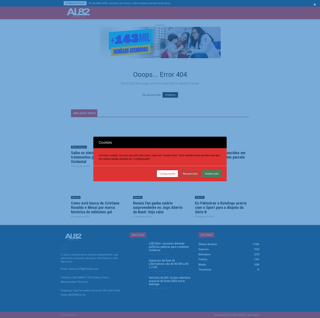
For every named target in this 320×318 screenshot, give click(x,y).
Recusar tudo (190, 173)
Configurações (167, 173)
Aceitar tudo (211, 173)
